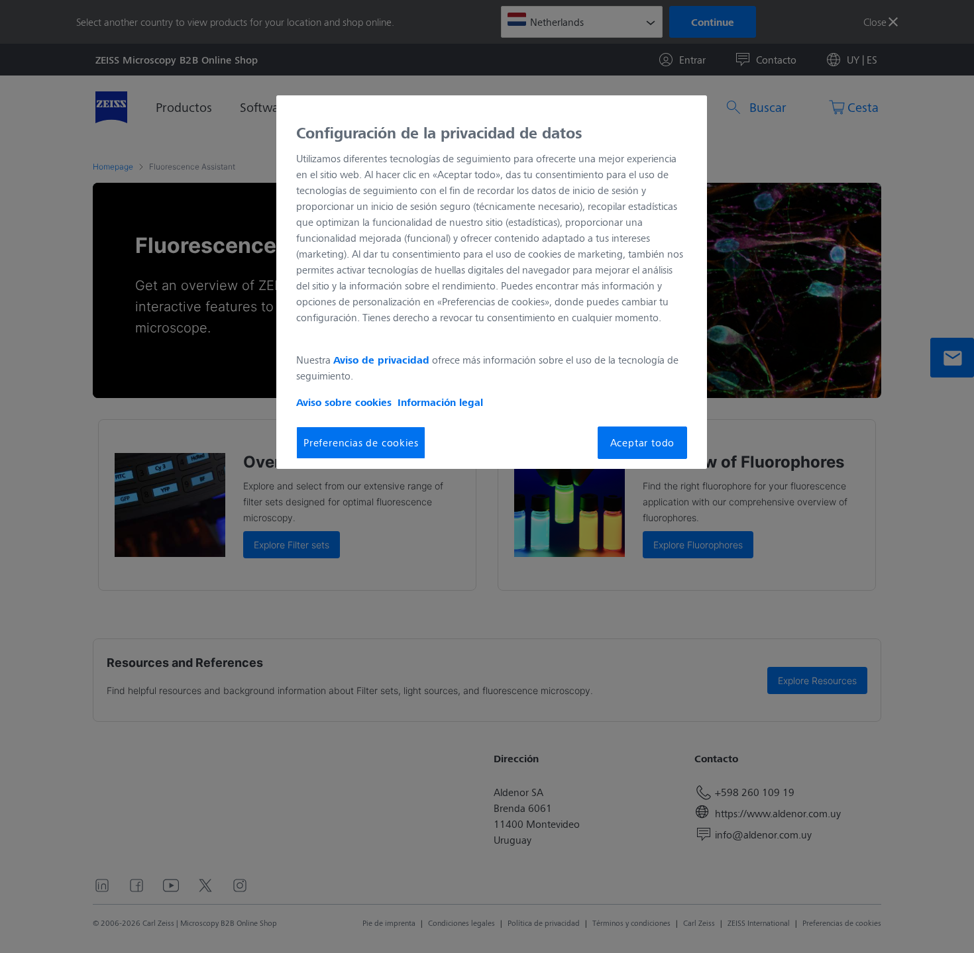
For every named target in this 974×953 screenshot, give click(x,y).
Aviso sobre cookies (344, 402)
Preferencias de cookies (360, 442)
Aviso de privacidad (381, 359)
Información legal (440, 402)
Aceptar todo (642, 442)
